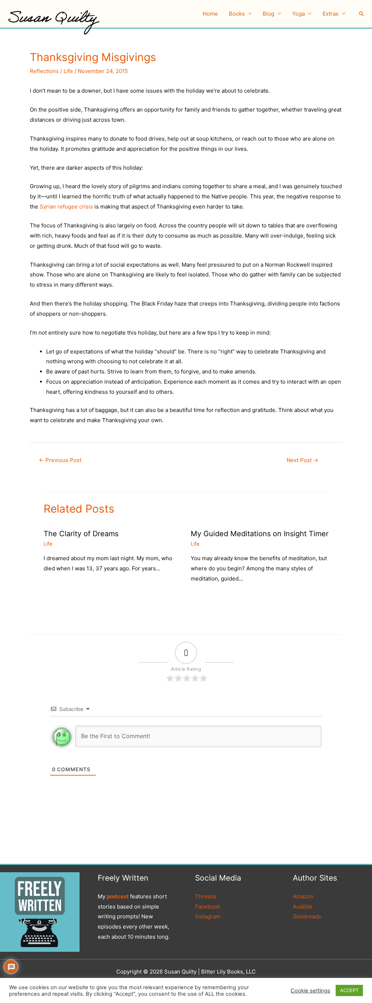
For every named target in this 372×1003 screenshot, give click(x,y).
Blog (268, 13)
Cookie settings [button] (310, 990)
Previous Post (60, 460)
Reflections (44, 71)
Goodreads (307, 916)
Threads (206, 896)
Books (237, 13)
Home (210, 13)
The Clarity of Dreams (81, 533)
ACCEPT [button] (349, 990)
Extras (331, 13)
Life (68, 71)
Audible (302, 906)
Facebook (207, 906)
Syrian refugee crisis (66, 206)
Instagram (208, 916)
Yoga (298, 13)
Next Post (302, 460)
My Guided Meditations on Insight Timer (259, 533)
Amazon (303, 896)
